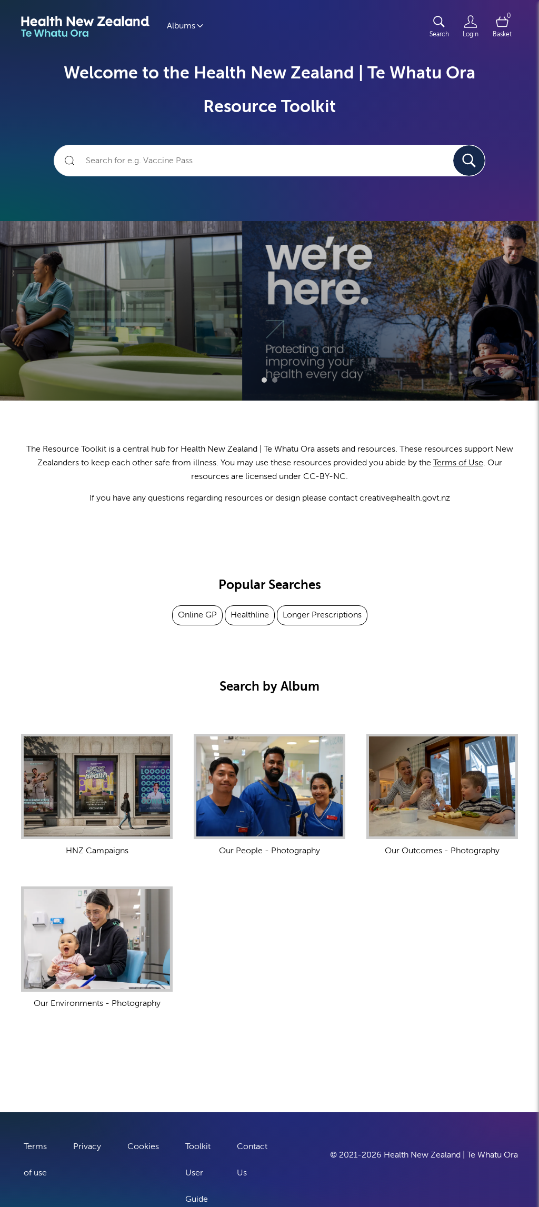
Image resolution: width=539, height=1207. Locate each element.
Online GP (197, 615)
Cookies (143, 1146)
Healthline (250, 615)
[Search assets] (469, 160)
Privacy (87, 1146)
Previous (27, 306)
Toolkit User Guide (198, 1173)
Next (512, 306)
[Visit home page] (85, 26)
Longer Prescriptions (322, 615)
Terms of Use (458, 462)
